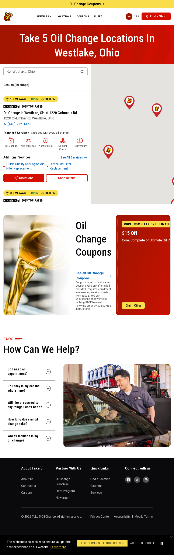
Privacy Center (100, 516)
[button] (171, 537)
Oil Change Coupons (85, 4)
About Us (27, 479)
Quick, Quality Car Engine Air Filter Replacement (25, 166)
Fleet (98, 16)
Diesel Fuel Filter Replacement (60, 166)
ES (137, 16)
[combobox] (46, 71)
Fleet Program (65, 491)
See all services (71, 157)
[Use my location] (9, 72)
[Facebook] (128, 480)
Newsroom (63, 497)
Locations (64, 16)
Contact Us (28, 486)
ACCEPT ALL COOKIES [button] (143, 543)
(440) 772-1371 (19, 124)
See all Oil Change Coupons (90, 275)
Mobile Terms (144, 516)
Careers (26, 492)
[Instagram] (146, 480)
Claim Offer (133, 305)
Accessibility (122, 516)
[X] (137, 480)
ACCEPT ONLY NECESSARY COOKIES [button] (102, 543)
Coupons (83, 16)
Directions (26, 178)
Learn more (58, 547)
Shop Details (67, 178)
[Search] (82, 72)
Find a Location (100, 479)
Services (42, 16)
